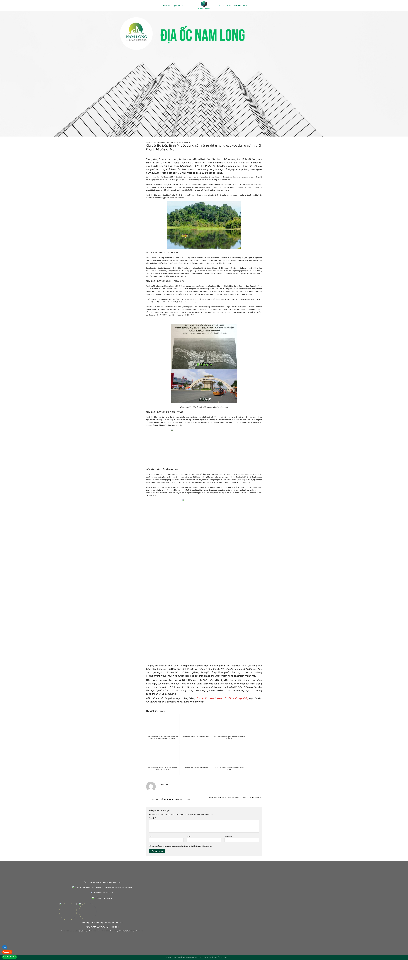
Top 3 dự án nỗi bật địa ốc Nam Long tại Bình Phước (171, 799)
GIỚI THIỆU (166, 5)
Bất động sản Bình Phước (155, 142)
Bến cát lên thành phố (234, 957)
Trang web (228, 836)
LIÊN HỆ (244, 5)
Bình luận (152, 818)
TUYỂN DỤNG (237, 5)
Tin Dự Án (169, 142)
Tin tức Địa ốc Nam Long (182, 142)
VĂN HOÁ (228, 5)
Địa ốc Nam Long (96, 922)
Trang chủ (160, 6)
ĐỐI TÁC (180, 5)
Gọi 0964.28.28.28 (9, 957)
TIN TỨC (221, 5)
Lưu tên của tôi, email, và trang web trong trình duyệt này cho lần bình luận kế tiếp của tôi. (182, 846)
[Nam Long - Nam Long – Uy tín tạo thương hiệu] (204, 5)
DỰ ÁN (175, 5)
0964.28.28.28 (108, 893)
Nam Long (85, 922)
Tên (150, 836)
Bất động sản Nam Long (113, 922)
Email (189, 836)
